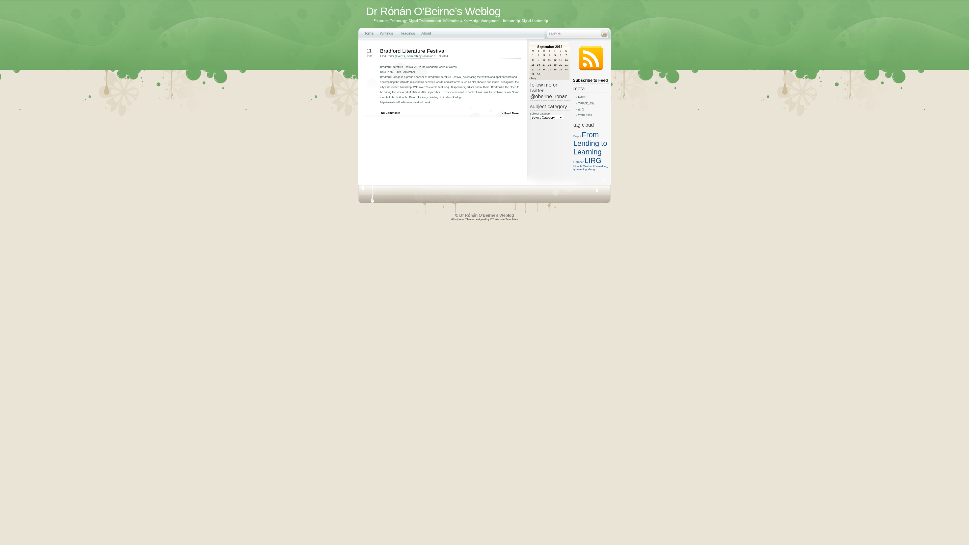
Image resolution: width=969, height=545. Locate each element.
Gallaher (578, 162)
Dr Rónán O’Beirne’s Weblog (433, 11)
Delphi (577, 136)
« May (532, 78)
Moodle (577, 166)
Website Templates (506, 219)
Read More (511, 113)
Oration (587, 166)
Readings (407, 33)
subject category (540, 113)
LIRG (593, 160)
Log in (581, 96)
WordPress (585, 114)
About (426, 33)
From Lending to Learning (590, 143)
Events (400, 56)
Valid (586, 102)
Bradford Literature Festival (413, 51)
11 (549, 60)
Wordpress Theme (462, 219)
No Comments (390, 112)
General (412, 56)
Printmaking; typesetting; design (590, 168)
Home (368, 33)
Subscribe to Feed (590, 80)
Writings (386, 33)
